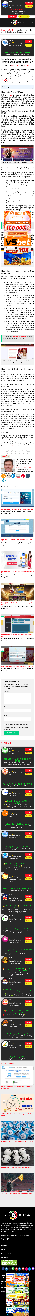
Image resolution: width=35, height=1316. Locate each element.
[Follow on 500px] (29, 1269)
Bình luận (7, 691)
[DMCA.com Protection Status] (9, 1262)
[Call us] (13, 1269)
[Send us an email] (9, 1269)
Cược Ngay (28, 41)
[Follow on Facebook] (3, 1269)
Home (3, 30)
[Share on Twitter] (15, 452)
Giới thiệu (4, 1245)
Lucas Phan (26, 65)
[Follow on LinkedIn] (19, 1269)
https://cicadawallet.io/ (23, 467)
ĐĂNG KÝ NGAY (29, 3)
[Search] (33, 22)
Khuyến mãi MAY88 (19, 336)
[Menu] (2, 22)
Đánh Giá (28, 45)
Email (6, 715)
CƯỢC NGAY (29, 6)
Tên (5, 707)
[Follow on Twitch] (33, 1269)
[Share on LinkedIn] (27, 452)
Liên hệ (3, 1249)
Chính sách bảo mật (6, 1253)
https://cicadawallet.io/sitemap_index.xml (18, 1235)
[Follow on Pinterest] (16, 1269)
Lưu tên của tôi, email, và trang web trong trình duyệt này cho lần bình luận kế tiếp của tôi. (16, 727)
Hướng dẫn (10, 30)
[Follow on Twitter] (6, 1269)
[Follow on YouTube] (23, 1269)
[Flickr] (26, 1269)
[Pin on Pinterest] (23, 452)
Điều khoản (4, 1257)
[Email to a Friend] (19, 452)
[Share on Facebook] (11, 452)
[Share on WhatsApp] (7, 452)
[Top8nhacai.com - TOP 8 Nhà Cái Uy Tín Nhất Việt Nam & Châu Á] (17, 22)
